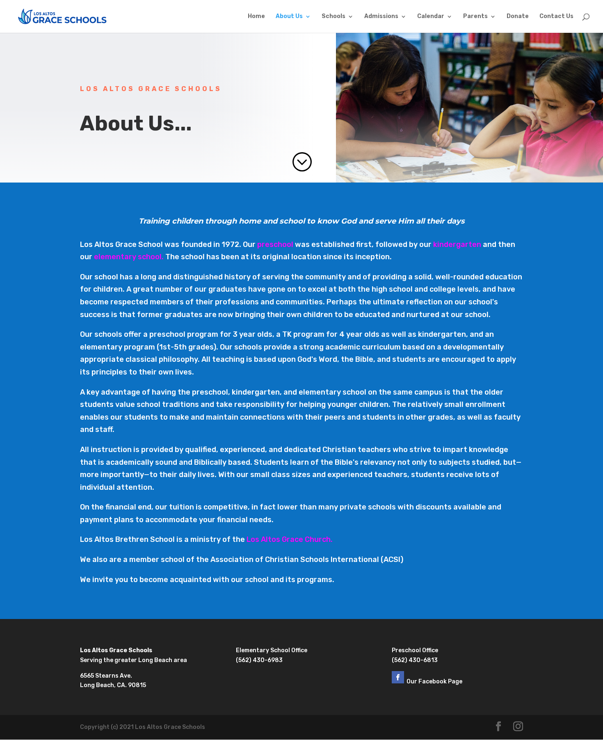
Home (256, 17)
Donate (518, 17)
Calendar (430, 17)
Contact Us (556, 17)
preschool (275, 244)
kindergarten (457, 244)
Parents (475, 17)
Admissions (381, 17)
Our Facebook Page (435, 681)
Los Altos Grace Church (289, 539)
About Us (289, 17)
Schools (333, 17)
